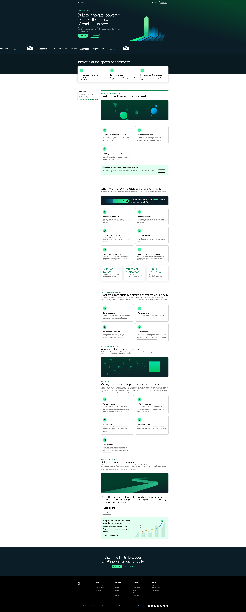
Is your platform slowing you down (88, 99)
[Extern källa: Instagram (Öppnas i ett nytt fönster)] (158, 606)
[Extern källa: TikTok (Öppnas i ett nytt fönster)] (161, 606)
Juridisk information (104, 606)
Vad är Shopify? (99, 585)
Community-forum (156, 587)
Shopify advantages (84, 97)
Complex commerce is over (86, 94)
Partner (116, 592)
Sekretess (114, 606)
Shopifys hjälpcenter (156, 585)
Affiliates (117, 595)
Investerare (98, 590)
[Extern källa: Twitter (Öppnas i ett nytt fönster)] (152, 606)
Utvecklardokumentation (120, 585)
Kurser (134, 592)
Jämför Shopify (136, 587)
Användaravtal (94, 606)
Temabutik (117, 587)
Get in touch (162, 171)
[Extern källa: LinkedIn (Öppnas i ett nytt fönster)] (164, 606)
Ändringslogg (136, 598)
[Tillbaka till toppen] (79, 583)
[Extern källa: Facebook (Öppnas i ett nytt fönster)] (149, 606)
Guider (134, 590)
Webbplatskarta (122, 606)
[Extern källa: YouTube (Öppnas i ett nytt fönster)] (155, 606)
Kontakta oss (164, 2)
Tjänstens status (155, 592)
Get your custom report (110, 535)
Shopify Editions (100, 587)
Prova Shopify (153, 2)
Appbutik (117, 590)
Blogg (134, 585)
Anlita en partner (155, 590)
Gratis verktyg (136, 595)
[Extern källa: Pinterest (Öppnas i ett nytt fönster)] (167, 606)
